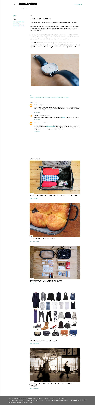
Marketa (36, 115)
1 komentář (35, 198)
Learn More (75, 400)
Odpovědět (37, 112)
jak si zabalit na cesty (18, 25)
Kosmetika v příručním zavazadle (46, 281)
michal (35, 122)
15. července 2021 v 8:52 (43, 122)
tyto (52, 110)
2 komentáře (36, 388)
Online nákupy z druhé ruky (43, 341)
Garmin (63, 117)
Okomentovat (36, 241)
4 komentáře (36, 343)
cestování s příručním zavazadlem (18, 22)
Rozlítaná (28, 4)
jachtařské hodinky (50, 126)
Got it (84, 400)
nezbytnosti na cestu (18, 27)
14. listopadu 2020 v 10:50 (44, 115)
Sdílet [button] (14, 15)
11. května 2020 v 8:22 (47, 105)
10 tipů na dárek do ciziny (42, 238)
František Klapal (38, 105)
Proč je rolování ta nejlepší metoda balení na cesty (54, 196)
